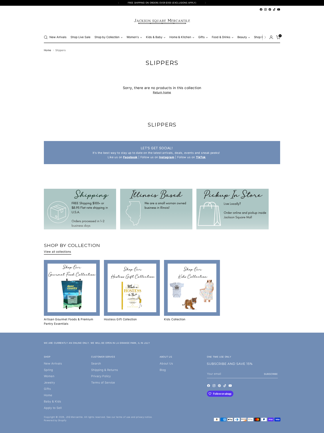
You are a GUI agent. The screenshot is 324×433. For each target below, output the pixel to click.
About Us (166, 363)
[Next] (205, 3)
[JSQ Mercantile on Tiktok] (274, 9)
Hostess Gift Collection (120, 319)
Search (96, 363)
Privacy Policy (101, 376)
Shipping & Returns (104, 370)
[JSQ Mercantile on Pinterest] (269, 9)
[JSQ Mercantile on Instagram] (265, 9)
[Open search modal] (45, 37)
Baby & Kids (52, 401)
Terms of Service (103, 382)
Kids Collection (174, 319)
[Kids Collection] (192, 288)
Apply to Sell (53, 408)
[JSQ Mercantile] (162, 22)
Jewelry (49, 382)
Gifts (47, 388)
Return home (162, 92)
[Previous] (118, 3)
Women (49, 376)
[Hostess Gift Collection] (132, 288)
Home (47, 50)
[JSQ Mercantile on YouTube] (278, 9)
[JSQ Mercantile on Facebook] (261, 9)
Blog (163, 370)
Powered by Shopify (55, 420)
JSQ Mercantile (74, 417)
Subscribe (271, 374)
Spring (48, 370)
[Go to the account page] (271, 37)
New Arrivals (53, 363)
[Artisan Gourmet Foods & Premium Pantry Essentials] (72, 288)
